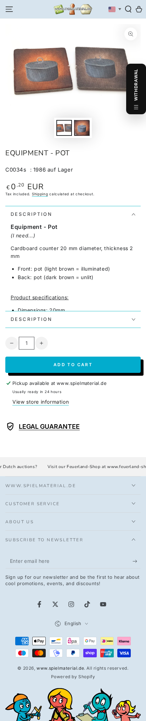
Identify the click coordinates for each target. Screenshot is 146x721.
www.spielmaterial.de (60, 668)
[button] (128, 9)
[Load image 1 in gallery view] (64, 128)
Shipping (40, 194)
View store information (40, 402)
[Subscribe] (137, 561)
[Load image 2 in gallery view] (82, 128)
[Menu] (9, 9)
